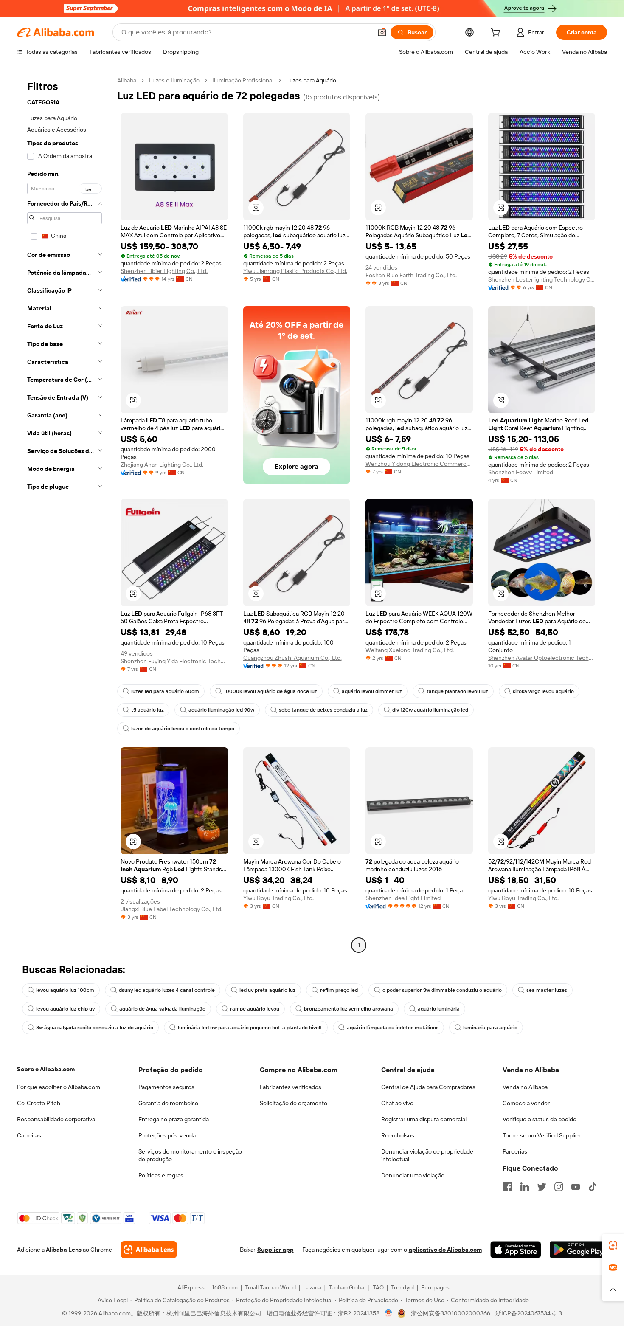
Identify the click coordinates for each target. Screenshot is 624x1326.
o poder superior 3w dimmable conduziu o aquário (442, 990)
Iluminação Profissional (242, 80)
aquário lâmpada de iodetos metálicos (392, 1027)
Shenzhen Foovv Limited (520, 472)
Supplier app (275, 1249)
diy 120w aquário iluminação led (430, 710)
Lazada (312, 1287)
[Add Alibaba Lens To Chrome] (149, 1249)
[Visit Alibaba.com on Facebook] (508, 1187)
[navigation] (64, 513)
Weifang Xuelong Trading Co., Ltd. (409, 650)
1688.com (225, 1287)
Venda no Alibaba (525, 1087)
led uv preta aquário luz (267, 990)
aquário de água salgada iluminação (162, 1009)
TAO (378, 1287)
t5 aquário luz (147, 710)
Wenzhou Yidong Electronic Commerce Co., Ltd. (419, 463)
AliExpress (191, 1287)
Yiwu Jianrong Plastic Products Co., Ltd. (295, 270)
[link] (613, 1245)
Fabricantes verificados (290, 1087)
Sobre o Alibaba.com (46, 1069)
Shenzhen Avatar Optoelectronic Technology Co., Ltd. (542, 657)
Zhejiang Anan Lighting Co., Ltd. (162, 464)
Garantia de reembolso (168, 1103)
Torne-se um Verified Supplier (542, 1135)
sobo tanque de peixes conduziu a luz (323, 710)
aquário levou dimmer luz (372, 691)
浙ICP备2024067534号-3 (528, 1313)
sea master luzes (546, 990)
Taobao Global (347, 1287)
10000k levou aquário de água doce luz (270, 691)
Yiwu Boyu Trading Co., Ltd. (278, 898)
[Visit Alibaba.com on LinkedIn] (525, 1187)
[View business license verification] (389, 1313)
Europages (435, 1287)
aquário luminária (439, 1009)
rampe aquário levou (254, 1009)
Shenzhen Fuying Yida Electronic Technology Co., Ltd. (174, 661)
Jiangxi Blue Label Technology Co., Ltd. (171, 909)
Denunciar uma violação (412, 1175)
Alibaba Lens (64, 1249)
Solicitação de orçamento (293, 1103)
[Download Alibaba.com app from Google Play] (578, 1249)
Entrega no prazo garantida (173, 1119)
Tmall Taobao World (270, 1287)
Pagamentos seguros (166, 1087)
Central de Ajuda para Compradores (428, 1087)
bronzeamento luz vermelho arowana (348, 1009)
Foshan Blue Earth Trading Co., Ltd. (411, 275)
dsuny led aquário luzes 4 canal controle (167, 990)
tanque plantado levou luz (457, 691)
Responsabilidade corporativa (56, 1119)
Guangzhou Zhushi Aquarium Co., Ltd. (292, 657)
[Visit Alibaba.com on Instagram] (559, 1187)
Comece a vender (526, 1103)
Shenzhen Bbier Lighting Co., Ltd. (164, 270)
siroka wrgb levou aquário (543, 691)
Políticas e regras (160, 1175)
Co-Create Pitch (38, 1103)
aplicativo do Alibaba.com (445, 1249)
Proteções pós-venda (167, 1135)
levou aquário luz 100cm (65, 990)
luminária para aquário (490, 1027)
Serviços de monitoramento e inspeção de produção (190, 1155)
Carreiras (29, 1135)
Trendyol (402, 1287)
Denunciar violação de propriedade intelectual (427, 1155)
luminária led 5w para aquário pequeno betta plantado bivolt (250, 1027)
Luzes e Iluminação (174, 80)
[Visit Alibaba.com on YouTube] (576, 1187)
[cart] (497, 33)
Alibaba (126, 80)
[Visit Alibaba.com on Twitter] (542, 1187)
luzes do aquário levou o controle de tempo (182, 729)
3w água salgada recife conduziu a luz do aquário (94, 1027)
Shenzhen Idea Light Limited (403, 898)
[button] (382, 32)
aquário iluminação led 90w (221, 710)
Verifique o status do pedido (539, 1119)
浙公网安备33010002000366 (450, 1313)
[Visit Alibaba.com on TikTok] (592, 1187)
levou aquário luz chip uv (65, 1009)
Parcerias (515, 1151)
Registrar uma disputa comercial (424, 1119)
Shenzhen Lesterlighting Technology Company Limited (542, 279)
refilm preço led (339, 990)
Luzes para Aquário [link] (311, 80)
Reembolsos (397, 1135)
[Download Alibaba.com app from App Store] (515, 1249)
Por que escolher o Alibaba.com (58, 1087)
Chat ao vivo (397, 1103)
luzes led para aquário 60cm (165, 691)
